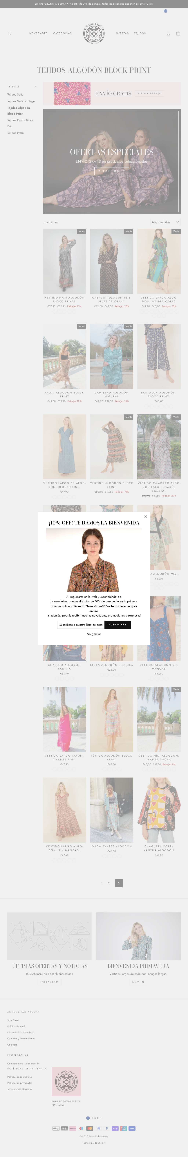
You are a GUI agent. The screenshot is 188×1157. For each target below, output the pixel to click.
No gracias (94, 634)
